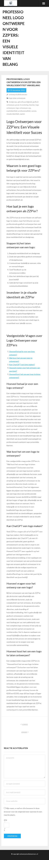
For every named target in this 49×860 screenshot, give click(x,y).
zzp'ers (22, 114)
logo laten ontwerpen (17, 98)
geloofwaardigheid (25, 102)
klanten (32, 105)
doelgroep (13, 102)
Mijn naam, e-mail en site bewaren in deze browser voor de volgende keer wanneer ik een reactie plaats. (23, 811)
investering (24, 105)
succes (33, 111)
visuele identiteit (13, 114)
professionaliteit (24, 111)
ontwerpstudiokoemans (18, 94)
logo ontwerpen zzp (23, 108)
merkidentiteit (12, 111)
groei (17, 105)
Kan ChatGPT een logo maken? (22, 364)
